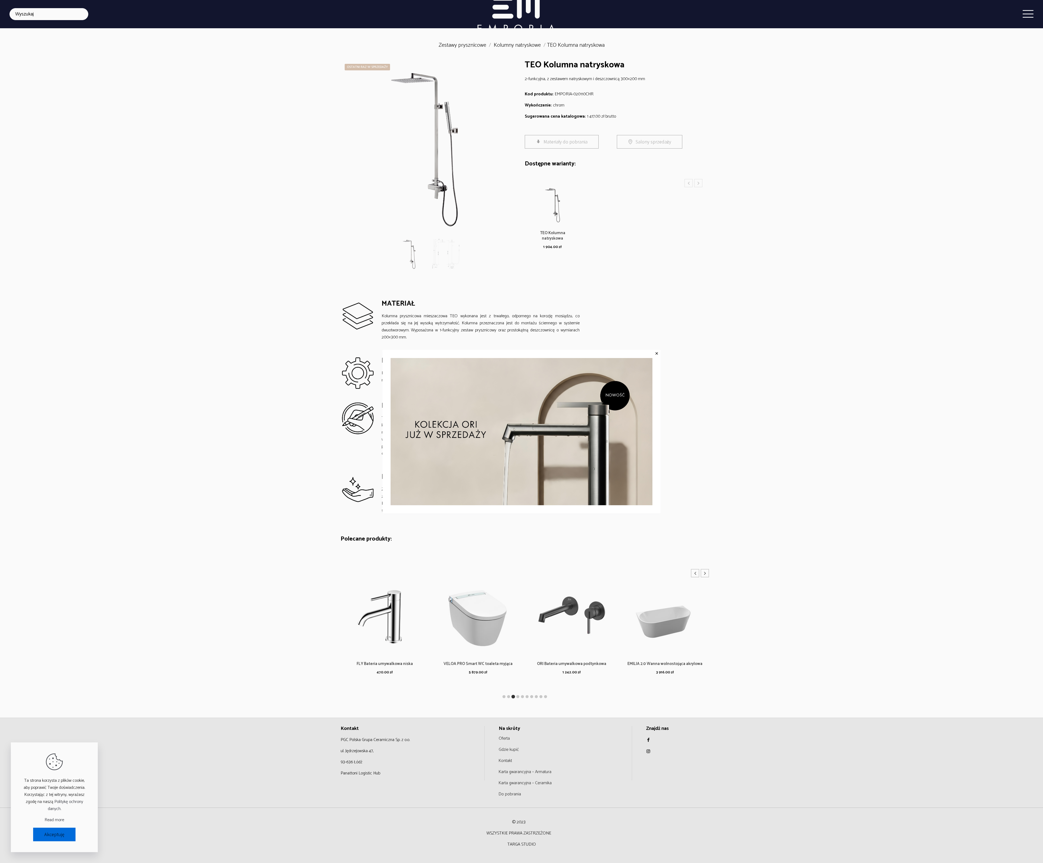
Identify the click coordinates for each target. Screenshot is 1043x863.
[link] (521, 431)
